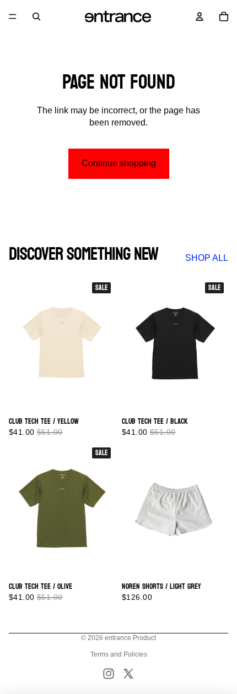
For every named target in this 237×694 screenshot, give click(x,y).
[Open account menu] (199, 16)
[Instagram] (108, 673)
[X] (128, 673)
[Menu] (12, 16)
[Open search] (36, 16)
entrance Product (130, 638)
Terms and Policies (118, 654)
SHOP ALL (206, 258)
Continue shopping (119, 163)
